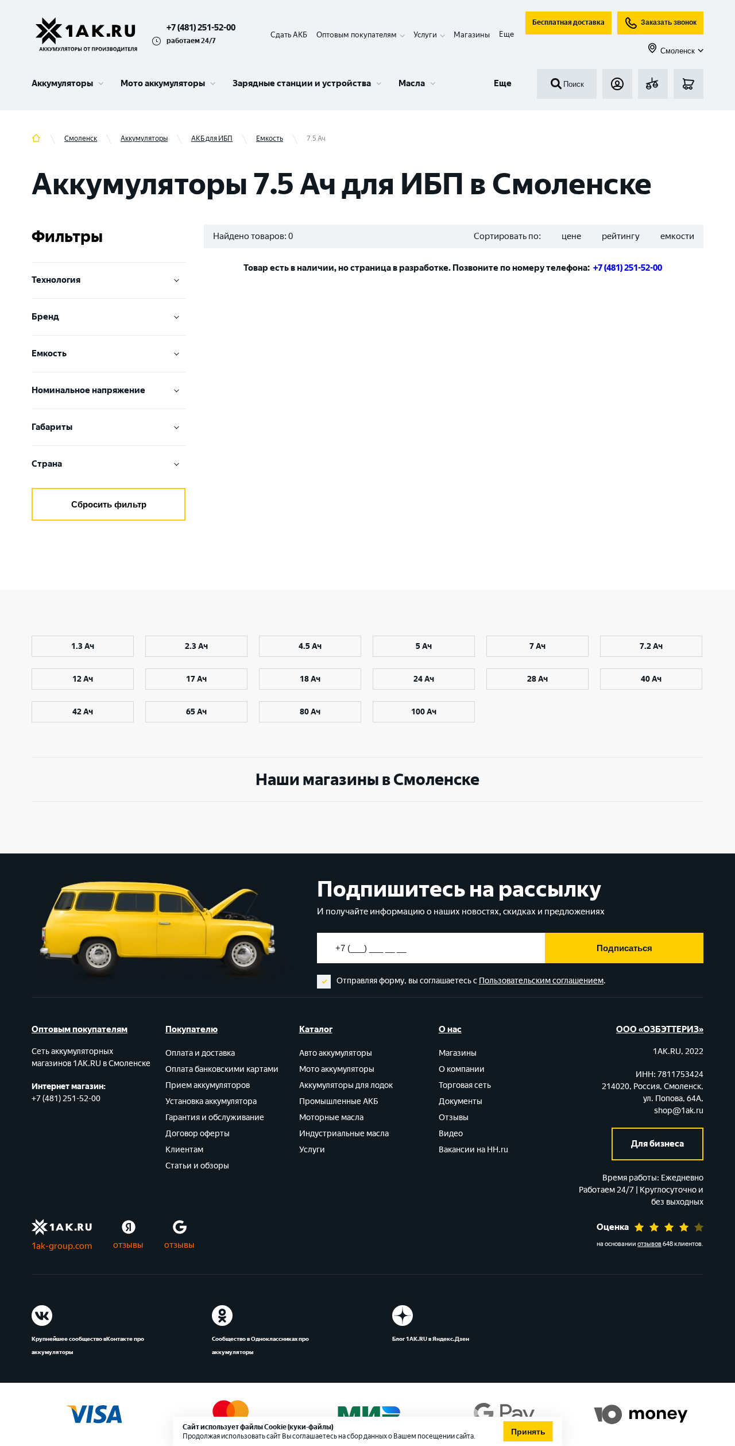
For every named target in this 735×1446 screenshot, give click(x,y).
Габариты (52, 427)
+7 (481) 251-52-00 (201, 27)
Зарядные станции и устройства (302, 83)
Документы (460, 1101)
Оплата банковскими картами (221, 1069)
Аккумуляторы (62, 83)
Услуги (312, 1150)
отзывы (128, 1245)
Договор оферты (197, 1134)
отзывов (649, 1244)
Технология (56, 280)
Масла (412, 83)
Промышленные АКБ (338, 1101)
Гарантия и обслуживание (214, 1117)
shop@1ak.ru (678, 1111)
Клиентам (184, 1150)
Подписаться (624, 948)
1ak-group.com (62, 1246)
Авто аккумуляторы (335, 1053)
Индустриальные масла (344, 1134)
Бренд (45, 316)
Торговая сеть (465, 1085)
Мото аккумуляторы (163, 83)
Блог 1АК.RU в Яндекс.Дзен (430, 1339)
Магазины (472, 34)
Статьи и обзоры (197, 1166)
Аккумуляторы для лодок (346, 1085)
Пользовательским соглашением (541, 981)
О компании (462, 1069)
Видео (451, 1134)
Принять (528, 1431)
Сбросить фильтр (108, 504)
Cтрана (47, 464)
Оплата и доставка (200, 1053)
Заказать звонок (669, 22)
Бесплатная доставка (568, 22)
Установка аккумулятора (211, 1101)
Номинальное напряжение (88, 390)
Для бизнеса (657, 1144)
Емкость (49, 353)
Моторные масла (331, 1117)
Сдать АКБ (288, 34)
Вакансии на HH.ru (473, 1150)
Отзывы (454, 1117)
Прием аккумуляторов (207, 1085)
